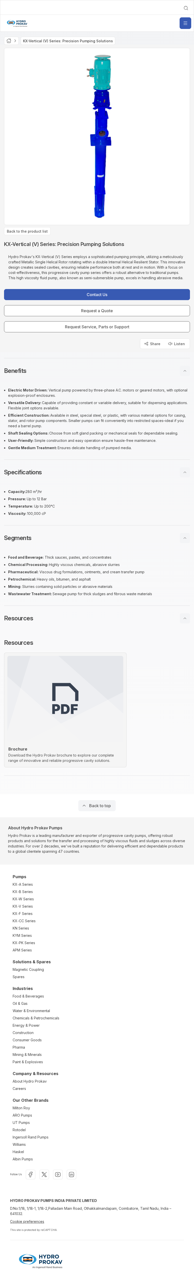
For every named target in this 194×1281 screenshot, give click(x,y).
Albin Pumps (23, 1159)
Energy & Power (26, 1025)
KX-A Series (23, 884)
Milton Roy (21, 1108)
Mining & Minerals (27, 1054)
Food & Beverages (28, 996)
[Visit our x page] (44, 1174)
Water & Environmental (31, 1011)
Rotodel (19, 1130)
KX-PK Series (24, 943)
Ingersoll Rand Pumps (30, 1137)
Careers (19, 1088)
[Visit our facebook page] (30, 1174)
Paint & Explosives (28, 1062)
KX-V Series (23, 906)
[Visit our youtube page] (58, 1174)
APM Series (22, 950)
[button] (97, 370)
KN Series (21, 928)
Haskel (18, 1152)
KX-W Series (23, 899)
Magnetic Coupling (28, 969)
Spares (19, 977)
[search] (186, 8)
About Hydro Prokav (30, 1081)
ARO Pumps (22, 1115)
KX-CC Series (24, 921)
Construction (23, 1032)
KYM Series (22, 935)
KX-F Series (23, 913)
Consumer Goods (27, 1040)
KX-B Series (23, 891)
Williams (19, 1144)
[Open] (185, 23)
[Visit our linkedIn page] (71, 1174)
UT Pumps (21, 1122)
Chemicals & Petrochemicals (36, 1018)
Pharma (19, 1047)
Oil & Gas (20, 1003)
